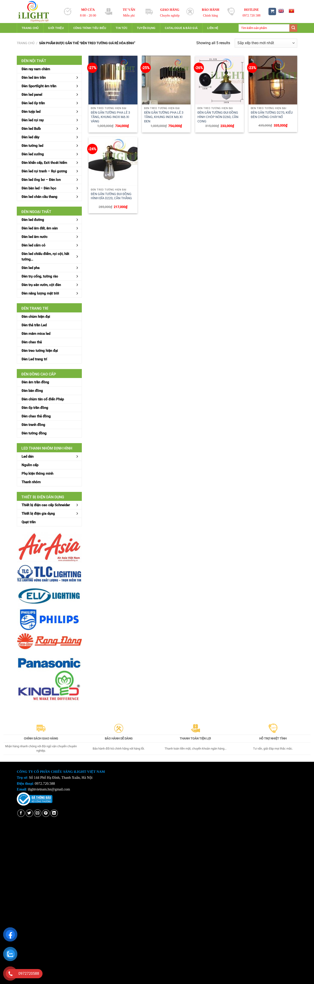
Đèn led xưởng (33, 154)
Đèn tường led (32, 146)
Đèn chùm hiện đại (36, 317)
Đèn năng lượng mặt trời (40, 293)
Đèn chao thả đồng (36, 416)
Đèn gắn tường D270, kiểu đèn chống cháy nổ (272, 115)
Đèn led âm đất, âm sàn (40, 228)
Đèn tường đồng (34, 433)
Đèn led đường (33, 220)
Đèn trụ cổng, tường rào (40, 276)
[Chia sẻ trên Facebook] (21, 813)
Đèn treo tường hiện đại (40, 351)
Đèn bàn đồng (32, 391)
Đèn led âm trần (34, 77)
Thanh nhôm (31, 482)
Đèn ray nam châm (36, 69)
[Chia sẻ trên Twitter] (29, 813)
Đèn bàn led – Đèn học (39, 188)
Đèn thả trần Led (34, 325)
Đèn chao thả (32, 342)
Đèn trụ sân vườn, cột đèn (41, 285)
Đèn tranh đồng (33, 425)
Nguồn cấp (30, 465)
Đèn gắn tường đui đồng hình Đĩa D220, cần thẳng (111, 196)
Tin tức (121, 28)
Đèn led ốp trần (33, 103)
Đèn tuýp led (31, 112)
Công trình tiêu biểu (89, 28)
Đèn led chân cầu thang (39, 197)
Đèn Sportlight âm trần (39, 86)
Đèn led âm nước (35, 237)
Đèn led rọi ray (33, 120)
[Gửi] (293, 28)
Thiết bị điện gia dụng (38, 513)
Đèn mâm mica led (36, 334)
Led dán (28, 456)
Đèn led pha (31, 268)
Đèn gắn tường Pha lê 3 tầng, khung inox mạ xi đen (163, 117)
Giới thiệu (56, 28)
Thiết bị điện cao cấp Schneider (46, 505)
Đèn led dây (30, 137)
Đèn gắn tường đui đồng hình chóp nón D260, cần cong (217, 117)
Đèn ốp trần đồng (35, 408)
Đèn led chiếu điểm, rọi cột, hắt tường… (45, 256)
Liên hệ (212, 28)
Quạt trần (29, 522)
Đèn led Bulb (31, 129)
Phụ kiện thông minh (37, 473)
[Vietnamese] (291, 11)
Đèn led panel (32, 94)
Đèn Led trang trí (34, 359)
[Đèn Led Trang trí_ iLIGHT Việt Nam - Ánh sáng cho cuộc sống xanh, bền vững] (37, 11)
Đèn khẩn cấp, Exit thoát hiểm (44, 163)
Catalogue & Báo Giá (181, 28)
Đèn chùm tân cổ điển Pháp (43, 399)
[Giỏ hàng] (272, 11)
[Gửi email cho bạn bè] (37, 813)
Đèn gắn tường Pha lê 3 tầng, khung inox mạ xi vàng (110, 117)
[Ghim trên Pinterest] (46, 813)
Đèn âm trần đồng (35, 382)
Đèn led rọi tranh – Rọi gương (44, 171)
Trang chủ (30, 28)
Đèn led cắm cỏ (34, 245)
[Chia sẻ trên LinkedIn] (54, 813)
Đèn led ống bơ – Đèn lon (41, 180)
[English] (280, 11)
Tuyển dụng (146, 28)
